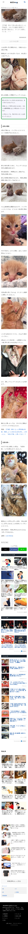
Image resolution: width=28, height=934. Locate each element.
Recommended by (20, 612)
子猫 (4, 542)
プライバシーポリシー (17, 923)
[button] (2, 513)
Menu (3, 2)
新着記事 (5, 914)
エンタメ (18, 918)
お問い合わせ (9, 923)
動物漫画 (5, 895)
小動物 (17, 892)
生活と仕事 (18, 916)
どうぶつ (5, 886)
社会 (4, 920)
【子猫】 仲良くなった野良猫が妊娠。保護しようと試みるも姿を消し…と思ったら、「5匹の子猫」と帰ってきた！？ (14, 432)
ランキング (18, 914)
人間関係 (5, 916)
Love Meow (9, 536)
